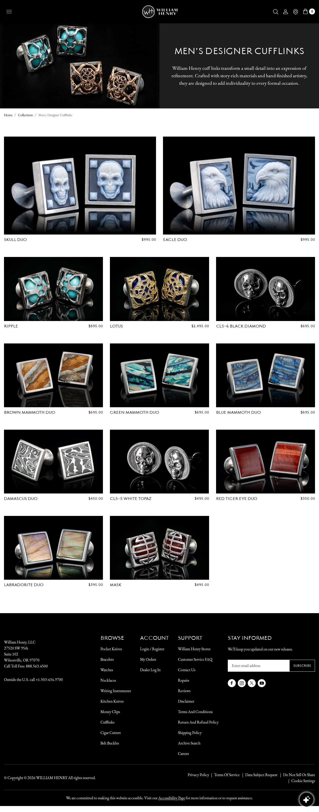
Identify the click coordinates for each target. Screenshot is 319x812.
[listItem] (296, 775)
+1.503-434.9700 (49, 679)
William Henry (51, 777)
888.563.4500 (37, 666)
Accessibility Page (171, 798)
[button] (276, 12)
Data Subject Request (261, 774)
